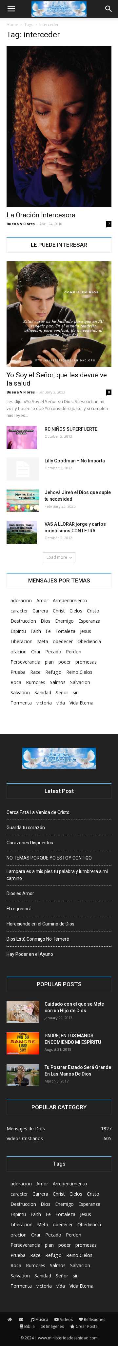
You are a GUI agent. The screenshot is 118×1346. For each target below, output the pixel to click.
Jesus (85, 631)
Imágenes (55, 1326)
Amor (42, 600)
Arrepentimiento (70, 600)
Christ (59, 611)
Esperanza (89, 621)
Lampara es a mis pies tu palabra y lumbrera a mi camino (57, 875)
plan (49, 662)
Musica (41, 1319)
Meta (42, 641)
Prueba (18, 672)
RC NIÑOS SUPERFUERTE (71, 429)
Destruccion (23, 621)
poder (64, 662)
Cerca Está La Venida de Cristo (38, 812)
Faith (35, 631)
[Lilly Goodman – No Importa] (23, 469)
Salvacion (80, 682)
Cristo (93, 611)
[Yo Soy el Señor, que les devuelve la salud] (59, 314)
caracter (19, 611)
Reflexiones (94, 1319)
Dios (45, 621)
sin (76, 692)
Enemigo (64, 621)
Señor (62, 692)
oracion (18, 651)
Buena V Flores (21, 223)
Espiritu (18, 631)
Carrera (40, 611)
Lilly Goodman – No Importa (75, 460)
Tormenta (21, 703)
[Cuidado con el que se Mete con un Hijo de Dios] (23, 1012)
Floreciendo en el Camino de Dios (40, 923)
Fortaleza (65, 631)
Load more (57, 557)
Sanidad (42, 692)
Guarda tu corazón (26, 827)
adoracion (21, 600)
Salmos (58, 682)
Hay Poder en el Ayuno (30, 954)
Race (35, 672)
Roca (15, 682)
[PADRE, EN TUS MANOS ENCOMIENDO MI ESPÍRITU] (23, 1043)
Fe (48, 631)
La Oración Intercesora (41, 215)
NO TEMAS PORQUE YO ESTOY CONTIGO (49, 858)
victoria (44, 703)
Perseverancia (25, 662)
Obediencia (89, 641)
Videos (66, 1319)
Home (12, 24)
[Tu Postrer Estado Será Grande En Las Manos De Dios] (23, 1075)
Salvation (20, 692)
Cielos (75, 611)
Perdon (73, 651)
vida (60, 703)
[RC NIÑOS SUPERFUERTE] (22, 437)
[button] (109, 9)
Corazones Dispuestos (30, 842)
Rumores (35, 682)
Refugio (53, 672)
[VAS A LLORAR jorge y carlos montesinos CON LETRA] (22, 532)
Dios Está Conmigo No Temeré (38, 939)
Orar (36, 651)
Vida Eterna (81, 703)
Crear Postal (87, 1326)
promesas (86, 662)
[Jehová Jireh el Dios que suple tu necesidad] (23, 500)
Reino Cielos (79, 672)
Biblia (29, 1326)
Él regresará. (19, 908)
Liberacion (21, 641)
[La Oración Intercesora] (59, 126)
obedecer (63, 641)
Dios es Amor (20, 893)
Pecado (53, 651)
